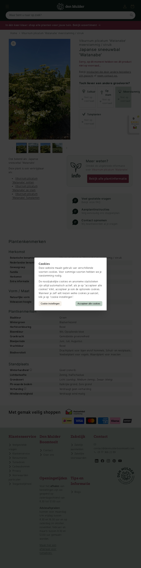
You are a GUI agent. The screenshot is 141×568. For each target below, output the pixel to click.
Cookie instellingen (50, 303)
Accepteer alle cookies (89, 303)
